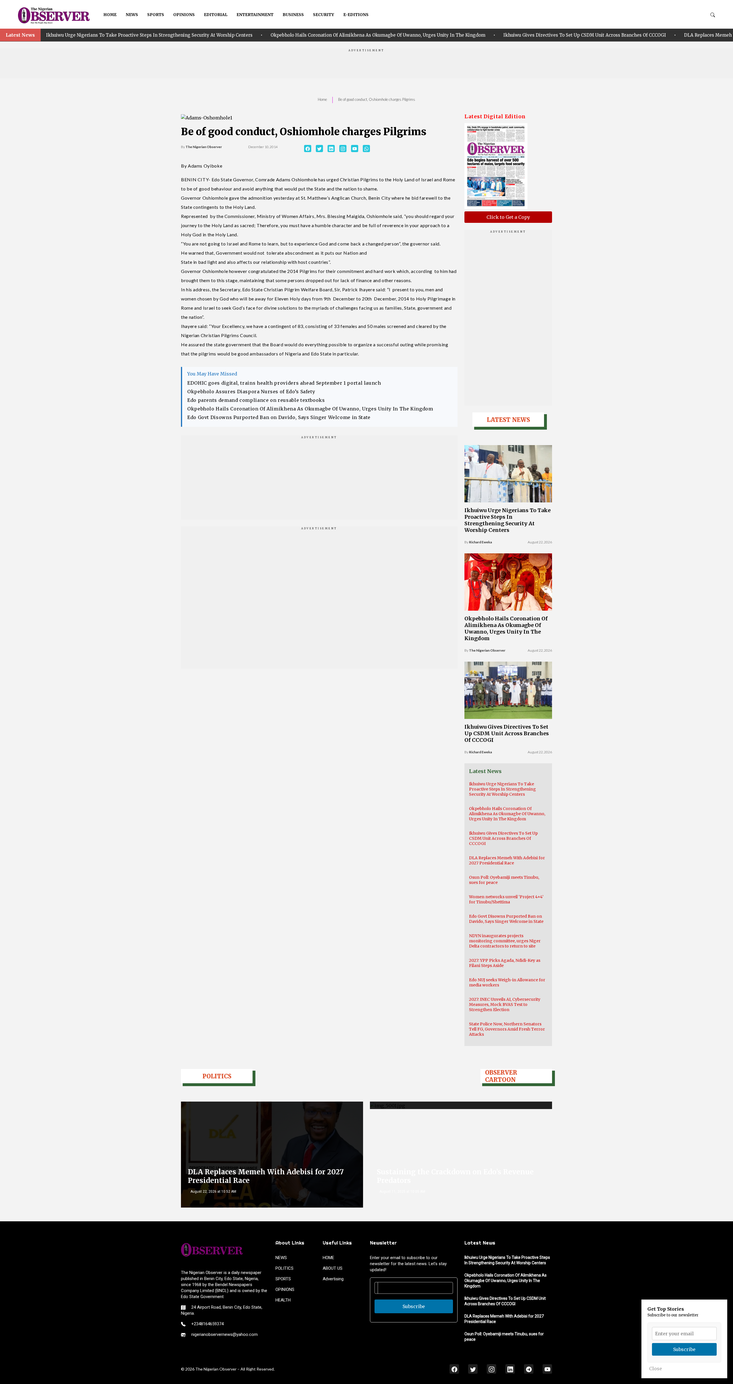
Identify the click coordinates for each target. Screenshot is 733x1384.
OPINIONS (184, 14)
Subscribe (414, 1306)
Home (322, 99)
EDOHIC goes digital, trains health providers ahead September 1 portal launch (284, 383)
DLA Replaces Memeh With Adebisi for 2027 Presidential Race (507, 860)
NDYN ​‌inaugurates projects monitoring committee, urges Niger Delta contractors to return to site (505, 941)
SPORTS (155, 14)
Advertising (333, 1278)
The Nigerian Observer (204, 147)
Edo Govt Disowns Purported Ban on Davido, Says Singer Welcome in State (279, 417)
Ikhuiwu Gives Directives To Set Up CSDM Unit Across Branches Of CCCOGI (509, 35)
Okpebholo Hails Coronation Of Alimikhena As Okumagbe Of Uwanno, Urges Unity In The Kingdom (302, 35)
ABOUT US (332, 1268)
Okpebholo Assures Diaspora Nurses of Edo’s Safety (251, 391)
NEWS (132, 14)
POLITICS (284, 1268)
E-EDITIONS (356, 14)
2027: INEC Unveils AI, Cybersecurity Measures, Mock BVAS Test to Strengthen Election (504, 1004)
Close (655, 1368)
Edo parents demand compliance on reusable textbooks (256, 400)
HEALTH (283, 1300)
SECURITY (323, 14)
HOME (110, 14)
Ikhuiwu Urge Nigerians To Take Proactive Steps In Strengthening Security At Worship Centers (507, 520)
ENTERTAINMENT (255, 14)
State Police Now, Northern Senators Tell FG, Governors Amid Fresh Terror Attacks (507, 1029)
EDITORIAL (215, 14)
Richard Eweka (480, 542)
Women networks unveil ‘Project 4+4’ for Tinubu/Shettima (506, 899)
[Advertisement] (366, 65)
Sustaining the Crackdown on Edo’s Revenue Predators (455, 1176)
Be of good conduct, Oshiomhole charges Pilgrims (376, 99)
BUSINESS (293, 14)
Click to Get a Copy (508, 217)
